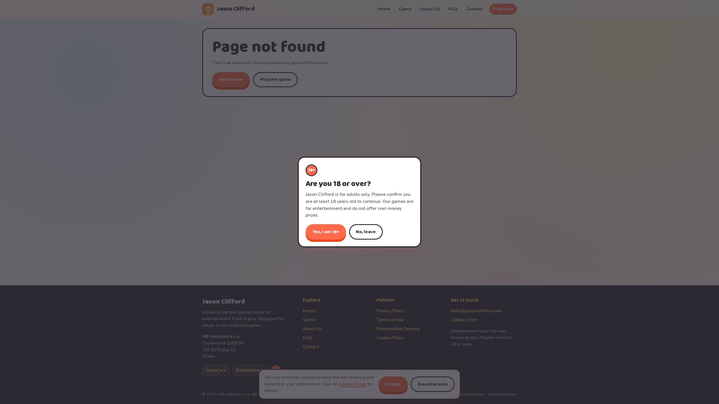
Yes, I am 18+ (326, 232)
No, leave (366, 232)
